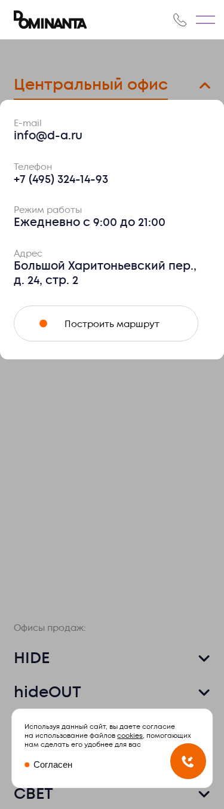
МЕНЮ (205, 19)
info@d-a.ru (48, 136)
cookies (130, 735)
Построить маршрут (112, 324)
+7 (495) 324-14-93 (61, 179)
